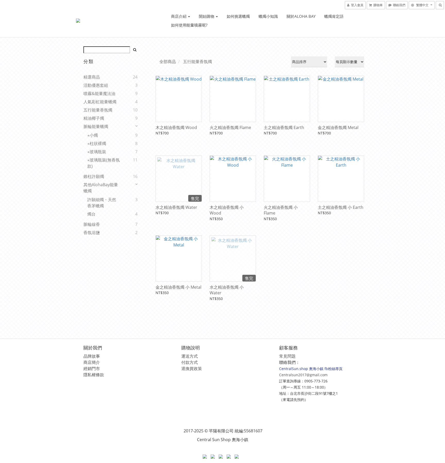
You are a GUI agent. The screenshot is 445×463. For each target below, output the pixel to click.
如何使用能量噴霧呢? (189, 25)
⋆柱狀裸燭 (96, 143)
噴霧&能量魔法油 (99, 93)
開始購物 (207, 16)
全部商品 (167, 61)
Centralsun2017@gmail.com (303, 374)
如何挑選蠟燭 (238, 16)
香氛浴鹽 (91, 232)
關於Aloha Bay (301, 16)
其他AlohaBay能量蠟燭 (100, 188)
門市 (96, 368)
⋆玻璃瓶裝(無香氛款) (103, 163)
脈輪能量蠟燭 (95, 126)
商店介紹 (179, 16)
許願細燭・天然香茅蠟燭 (101, 203)
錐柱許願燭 (93, 176)
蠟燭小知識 (268, 16)
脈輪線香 (91, 224)
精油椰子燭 (93, 118)
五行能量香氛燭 (97, 110)
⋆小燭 (92, 135)
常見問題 (287, 356)
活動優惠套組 (95, 85)
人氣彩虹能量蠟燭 (99, 102)
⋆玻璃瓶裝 (96, 152)
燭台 (91, 214)
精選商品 (91, 77)
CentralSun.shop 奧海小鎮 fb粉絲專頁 (311, 368)
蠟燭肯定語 (334, 16)
